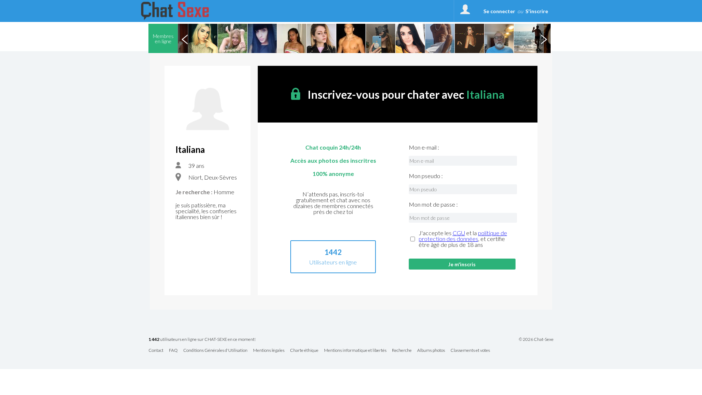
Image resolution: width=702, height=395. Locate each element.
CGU (459, 232)
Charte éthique (304, 350)
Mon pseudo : (426, 176)
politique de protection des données (463, 235)
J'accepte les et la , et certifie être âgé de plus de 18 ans (463, 239)
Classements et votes (470, 350)
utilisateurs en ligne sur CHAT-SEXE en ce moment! (202, 339)
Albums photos (431, 350)
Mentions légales (268, 350)
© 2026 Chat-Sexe (536, 339)
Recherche (402, 350)
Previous (185, 38)
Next (544, 38)
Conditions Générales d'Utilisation (215, 350)
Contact (155, 350)
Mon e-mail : (424, 147)
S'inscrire (536, 11)
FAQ (173, 350)
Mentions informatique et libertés (355, 350)
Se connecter (499, 11)
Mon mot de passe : (433, 204)
